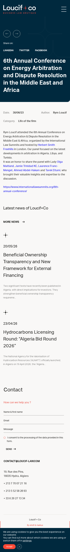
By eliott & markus (35, 525)
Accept (9, 546)
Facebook (41, 50)
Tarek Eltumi (53, 170)
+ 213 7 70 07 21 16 (15, 483)
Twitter (24, 50)
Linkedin (8, 50)
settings (27, 540)
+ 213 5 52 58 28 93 (15, 491)
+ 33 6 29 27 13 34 (14, 498)
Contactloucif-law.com (22, 461)
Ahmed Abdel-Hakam (27, 170)
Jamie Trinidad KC (26, 166)
